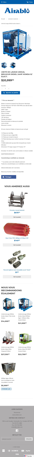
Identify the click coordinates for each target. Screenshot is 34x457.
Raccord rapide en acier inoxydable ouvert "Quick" (17, 270)
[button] (29, 456)
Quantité (3, 85)
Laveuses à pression (13, 19)
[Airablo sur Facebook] (17, 431)
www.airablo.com (17, 415)
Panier (31, 2)
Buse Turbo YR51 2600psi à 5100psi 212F (17, 238)
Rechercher (17, 412)
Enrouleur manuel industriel (17, 210)
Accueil (3, 19)
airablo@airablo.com (17, 427)
